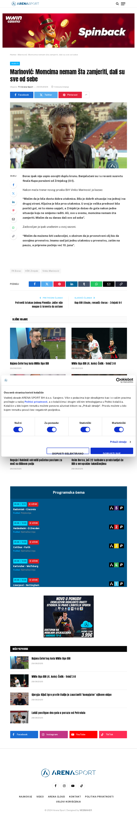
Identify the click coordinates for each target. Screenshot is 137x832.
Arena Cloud (56, 796)
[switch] (51, 429)
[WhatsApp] (13, 227)
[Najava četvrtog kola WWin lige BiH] (37, 343)
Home (13, 54)
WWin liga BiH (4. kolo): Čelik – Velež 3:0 (94, 363)
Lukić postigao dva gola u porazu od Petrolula (58, 713)
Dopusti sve (112, 453)
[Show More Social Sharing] (86, 95)
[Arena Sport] (25, 4)
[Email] (13, 219)
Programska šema (69, 492)
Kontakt (75, 796)
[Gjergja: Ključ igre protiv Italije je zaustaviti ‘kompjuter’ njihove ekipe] (19, 698)
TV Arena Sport (25, 87)
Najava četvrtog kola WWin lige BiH (29, 363)
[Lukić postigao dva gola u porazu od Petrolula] (19, 717)
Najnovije (25, 796)
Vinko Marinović (50, 271)
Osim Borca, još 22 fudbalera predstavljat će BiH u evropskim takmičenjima (97, 462)
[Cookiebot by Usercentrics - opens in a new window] (118, 380)
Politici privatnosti (36, 401)
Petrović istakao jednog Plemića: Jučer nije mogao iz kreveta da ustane (39, 304)
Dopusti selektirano (68, 453)
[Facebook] (13, 184)
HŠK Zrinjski (31, 271)
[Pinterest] (13, 210)
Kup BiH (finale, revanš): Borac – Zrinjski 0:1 (98, 303)
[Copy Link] (13, 236)
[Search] (117, 3)
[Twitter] (13, 193)
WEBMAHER (86, 810)
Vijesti (15, 64)
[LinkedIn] (13, 202)
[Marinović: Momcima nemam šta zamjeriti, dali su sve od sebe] (68, 135)
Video (40, 796)
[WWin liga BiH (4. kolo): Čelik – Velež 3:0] (99, 343)
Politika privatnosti (99, 796)
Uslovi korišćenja (68, 801)
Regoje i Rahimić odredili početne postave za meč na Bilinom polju (36, 462)
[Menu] (123, 3)
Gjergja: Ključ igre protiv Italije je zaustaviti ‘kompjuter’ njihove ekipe (71, 695)
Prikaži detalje (118, 441)
